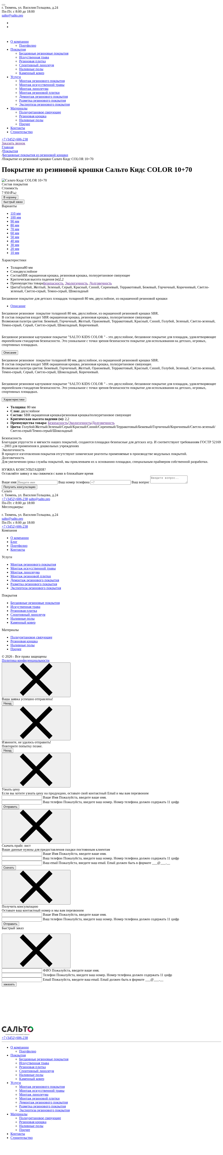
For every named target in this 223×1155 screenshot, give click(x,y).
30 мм (14, 245)
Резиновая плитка (32, 61)
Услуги (15, 77)
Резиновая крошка (32, 116)
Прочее (24, 124)
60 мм (14, 233)
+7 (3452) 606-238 (15, 139)
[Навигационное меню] (3, 4)
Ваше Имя (50, 797)
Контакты (17, 128)
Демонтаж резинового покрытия (43, 96)
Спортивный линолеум (36, 65)
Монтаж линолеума (33, 89)
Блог (13, 542)
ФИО (47, 970)
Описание (9, 352)
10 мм (14, 253)
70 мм (14, 229)
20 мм (14, 249)
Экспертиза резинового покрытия (44, 104)
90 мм (14, 221)
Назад (7, 703)
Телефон (49, 975)
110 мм (15, 213)
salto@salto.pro (12, 15)
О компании (19, 41)
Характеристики (13, 399)
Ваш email (50, 863)
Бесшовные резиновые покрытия (43, 53)
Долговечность (100, 283)
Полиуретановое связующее (40, 112)
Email (47, 979)
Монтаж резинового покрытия (42, 81)
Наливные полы (31, 69)
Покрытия (18, 49)
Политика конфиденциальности (25, 660)
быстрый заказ (13, 202)
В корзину (10, 197)
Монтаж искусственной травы (41, 85)
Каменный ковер (31, 73)
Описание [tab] (17, 306)
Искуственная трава (34, 57)
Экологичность (76, 283)
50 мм (14, 237)
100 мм (15, 217)
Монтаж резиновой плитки (39, 92)
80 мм (14, 225)
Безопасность (53, 283)
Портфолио (27, 45)
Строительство (21, 132)
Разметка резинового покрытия (42, 100)
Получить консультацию (19, 487)
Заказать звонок (13, 143)
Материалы (18, 108)
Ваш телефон (53, 802)
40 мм (14, 241)
